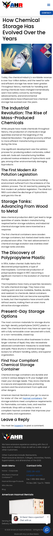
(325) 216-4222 (33, 471)
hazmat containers (32, 398)
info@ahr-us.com (34, 475)
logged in (18, 425)
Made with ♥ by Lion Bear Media (26, 534)
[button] (48, 4)
